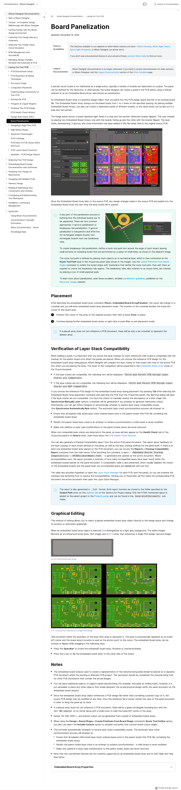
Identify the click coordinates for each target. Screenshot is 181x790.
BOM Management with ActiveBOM (19, 54)
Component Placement (21, 87)
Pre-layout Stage (18, 83)
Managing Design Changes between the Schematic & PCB (22, 61)
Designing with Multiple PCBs (21, 179)
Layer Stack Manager (108, 472)
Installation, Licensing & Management (19, 204)
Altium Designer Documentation (70, 16)
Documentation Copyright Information (22, 221)
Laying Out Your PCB (95, 16)
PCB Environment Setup (22, 71)
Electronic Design (68, 282)
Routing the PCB (18, 99)
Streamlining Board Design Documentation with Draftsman (22, 166)
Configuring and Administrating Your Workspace (22, 197)
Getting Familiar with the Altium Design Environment (22, 31)
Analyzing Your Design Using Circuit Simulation (21, 46)
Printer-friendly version (168, 788)
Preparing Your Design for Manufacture (20, 173)
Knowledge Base (18, 232)
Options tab (92, 492)
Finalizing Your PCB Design (23, 108)
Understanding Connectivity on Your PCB (25, 93)
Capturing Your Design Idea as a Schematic (23, 39)
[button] (113, 767)
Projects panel (101, 496)
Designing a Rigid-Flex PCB (23, 125)
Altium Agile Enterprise (80, 49)
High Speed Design (19, 129)
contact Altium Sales (137, 56)
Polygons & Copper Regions (23, 103)
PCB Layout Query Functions (24, 150)
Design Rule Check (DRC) (22, 116)
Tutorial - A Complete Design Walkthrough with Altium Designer (23, 24)
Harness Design (15, 183)
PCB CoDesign (17, 138)
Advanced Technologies (22, 134)
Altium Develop (144, 46)
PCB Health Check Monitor (122, 435)
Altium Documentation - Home (25, 227)
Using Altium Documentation (24, 215)
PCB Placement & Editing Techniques (22, 77)
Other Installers (140, 72)
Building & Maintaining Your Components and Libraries (20, 189)
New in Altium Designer (19, 18)
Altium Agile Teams (161, 46)
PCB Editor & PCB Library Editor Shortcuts (25, 144)
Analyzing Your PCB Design (20, 160)
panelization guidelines (134, 278)
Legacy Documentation (108, 72)
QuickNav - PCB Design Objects (25, 154)
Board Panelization (20, 121)
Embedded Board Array (152, 366)
